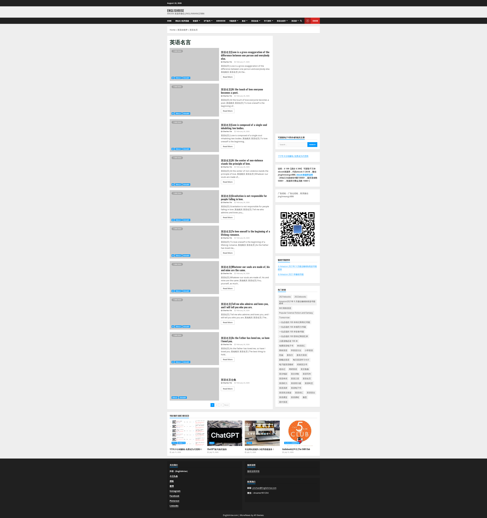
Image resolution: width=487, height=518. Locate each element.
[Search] (301, 20)
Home (169, 20)
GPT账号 (207, 20)
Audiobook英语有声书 (292, 443)
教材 (244, 20)
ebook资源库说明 (304, 174)
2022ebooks (300, 296)
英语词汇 (299, 392)
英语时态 (309, 383)
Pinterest (174, 500)
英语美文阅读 (285, 392)
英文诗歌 (295, 373)
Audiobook (220, 20)
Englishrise (175, 10)
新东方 (290, 355)
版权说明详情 (253, 471)
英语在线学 (281, 20)
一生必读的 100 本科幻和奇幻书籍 (294, 322)
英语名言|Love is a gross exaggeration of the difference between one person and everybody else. (194, 64)
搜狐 (172, 481)
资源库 (195, 20)
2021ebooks (285, 296)
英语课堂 (283, 397)
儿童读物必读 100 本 (288, 341)
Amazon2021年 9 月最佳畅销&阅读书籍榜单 (297, 302)
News (174, 443)
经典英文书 (302, 364)
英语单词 (283, 378)
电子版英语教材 (286, 364)
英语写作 (307, 373)
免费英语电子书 (286, 345)
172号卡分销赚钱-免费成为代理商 (293, 156)
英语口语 (295, 378)
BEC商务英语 (285, 308)
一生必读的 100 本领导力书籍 (292, 327)
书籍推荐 (232, 20)
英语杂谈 (254, 20)
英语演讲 (283, 388)
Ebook (315, 20)
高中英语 (283, 402)
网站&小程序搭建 (182, 20)
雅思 (305, 397)
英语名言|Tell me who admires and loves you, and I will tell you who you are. (194, 313)
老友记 (282, 369)
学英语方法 (296, 350)
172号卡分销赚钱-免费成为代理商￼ (187, 433)
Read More (227, 77)
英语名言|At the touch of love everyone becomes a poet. (194, 100)
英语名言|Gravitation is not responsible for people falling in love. (194, 206)
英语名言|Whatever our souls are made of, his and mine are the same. (194, 277)
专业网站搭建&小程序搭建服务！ (262, 433)
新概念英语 (284, 359)
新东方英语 (302, 355)
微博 (172, 486)
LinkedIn (174, 505)
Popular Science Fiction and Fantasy (296, 312)
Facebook (174, 496)
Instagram (175, 491)
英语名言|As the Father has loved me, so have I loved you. (194, 348)
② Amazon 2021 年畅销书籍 (291, 274)
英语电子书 (296, 388)
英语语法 (311, 392)
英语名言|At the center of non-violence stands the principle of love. (194, 171)
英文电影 (283, 373)
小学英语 (309, 350)
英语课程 (295, 397)
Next (226, 405)
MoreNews (245, 515)
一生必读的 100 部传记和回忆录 (293, 336)
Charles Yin (227, 62)
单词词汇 (301, 345)
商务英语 (283, 350)
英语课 (294, 20)
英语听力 (283, 383)
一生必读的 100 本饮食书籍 (291, 331)
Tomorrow (284, 317)
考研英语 (293, 369)
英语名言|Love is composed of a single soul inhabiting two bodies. (194, 135)
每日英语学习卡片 (301, 359)
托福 (281, 355)
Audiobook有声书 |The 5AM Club (299, 433)
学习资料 (267, 20)
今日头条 (174, 476)
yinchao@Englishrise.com (264, 488)
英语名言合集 (194, 384)
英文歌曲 (305, 369)
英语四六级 (296, 383)
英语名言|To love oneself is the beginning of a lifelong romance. (194, 242)
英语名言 (178, 78)
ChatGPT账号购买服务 (224, 433)
